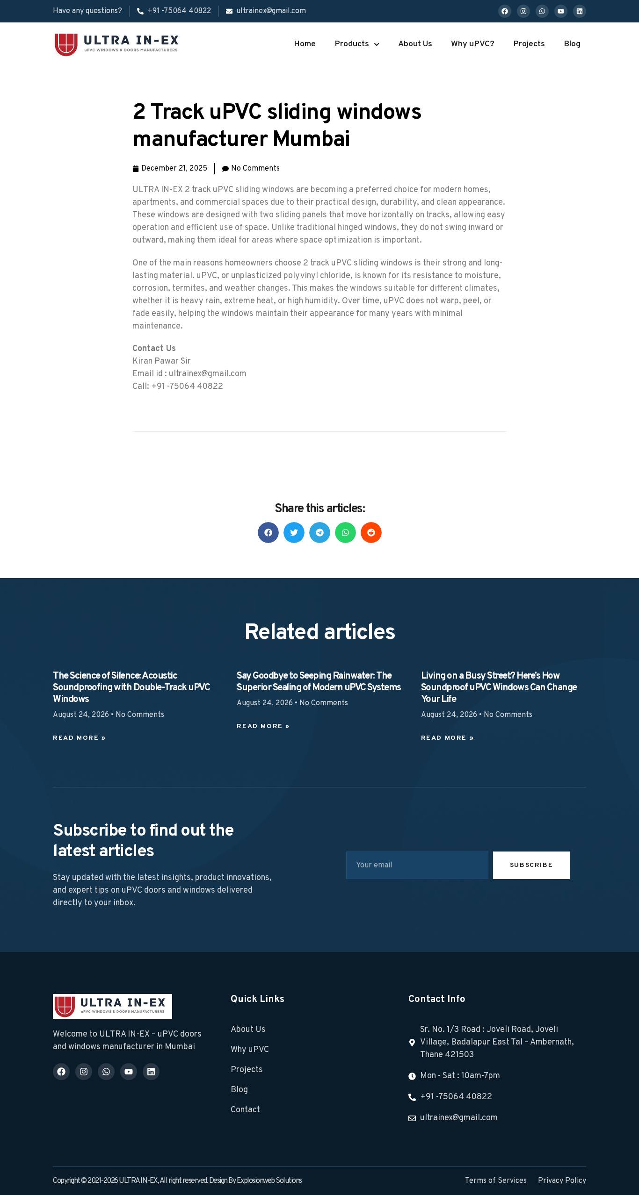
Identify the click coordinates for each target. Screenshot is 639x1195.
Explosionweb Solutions (269, 1181)
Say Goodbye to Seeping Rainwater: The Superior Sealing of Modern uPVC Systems (319, 682)
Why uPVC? (472, 44)
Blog (572, 44)
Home (305, 44)
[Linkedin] (579, 11)
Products (351, 44)
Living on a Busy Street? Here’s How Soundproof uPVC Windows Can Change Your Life (499, 688)
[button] (268, 532)
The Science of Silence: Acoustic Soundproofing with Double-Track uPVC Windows (131, 688)
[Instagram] (523, 11)
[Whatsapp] (542, 11)
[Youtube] (560, 11)
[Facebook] (504, 11)
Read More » (79, 738)
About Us (415, 44)
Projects (529, 44)
